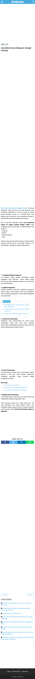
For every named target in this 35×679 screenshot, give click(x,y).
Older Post (30, 594)
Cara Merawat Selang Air (12, 385)
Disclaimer (25, 671)
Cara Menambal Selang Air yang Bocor (15, 390)
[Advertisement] (17, 24)
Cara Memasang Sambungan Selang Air (16, 387)
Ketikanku (21, 676)
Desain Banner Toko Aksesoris (12, 613)
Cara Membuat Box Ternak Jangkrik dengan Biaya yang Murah (16, 305)
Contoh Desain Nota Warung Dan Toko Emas (16, 313)
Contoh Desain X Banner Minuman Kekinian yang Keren (16, 310)
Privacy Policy (16, 671)
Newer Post (4, 594)
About (8, 671)
